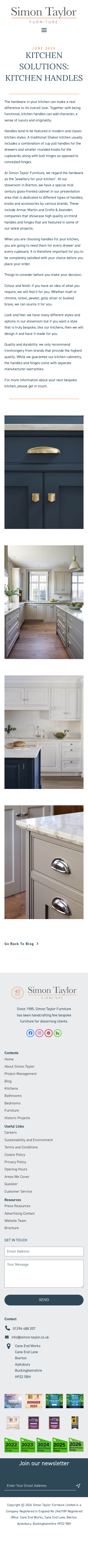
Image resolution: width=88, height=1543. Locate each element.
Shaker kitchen (59, 137)
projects (26, 228)
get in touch (37, 386)
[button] (44, 30)
